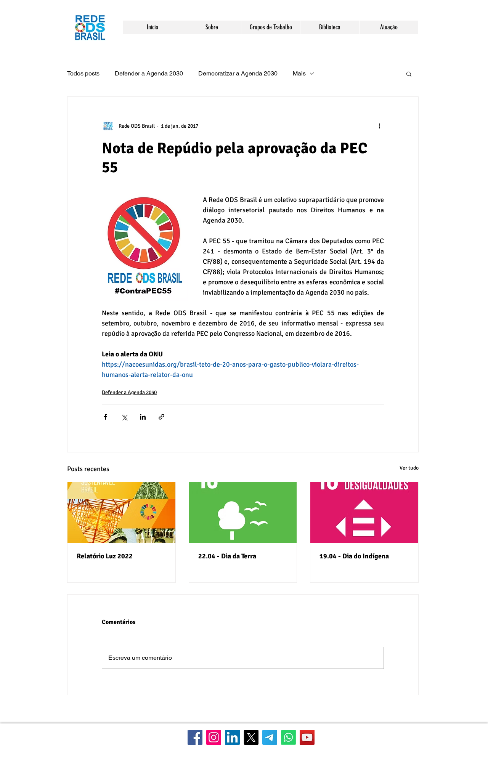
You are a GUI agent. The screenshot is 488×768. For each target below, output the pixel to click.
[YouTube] (307, 737)
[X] (251, 737)
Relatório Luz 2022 (105, 556)
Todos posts (83, 73)
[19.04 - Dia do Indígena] (364, 512)
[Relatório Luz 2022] (121, 512)
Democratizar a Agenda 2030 (238, 73)
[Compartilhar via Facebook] (105, 416)
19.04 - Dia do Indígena (354, 556)
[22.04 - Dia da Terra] (243, 512)
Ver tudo (409, 468)
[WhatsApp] (288, 737)
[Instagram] (213, 737)
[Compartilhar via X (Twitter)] (124, 416)
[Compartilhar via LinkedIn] (142, 416)
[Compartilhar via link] (161, 416)
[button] (211, 27)
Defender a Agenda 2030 (149, 73)
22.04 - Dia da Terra (227, 556)
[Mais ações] (379, 125)
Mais (299, 73)
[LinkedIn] (232, 737)
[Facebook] (195, 737)
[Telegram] (269, 737)
